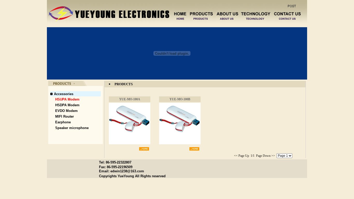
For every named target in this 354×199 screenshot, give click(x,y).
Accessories (63, 94)
